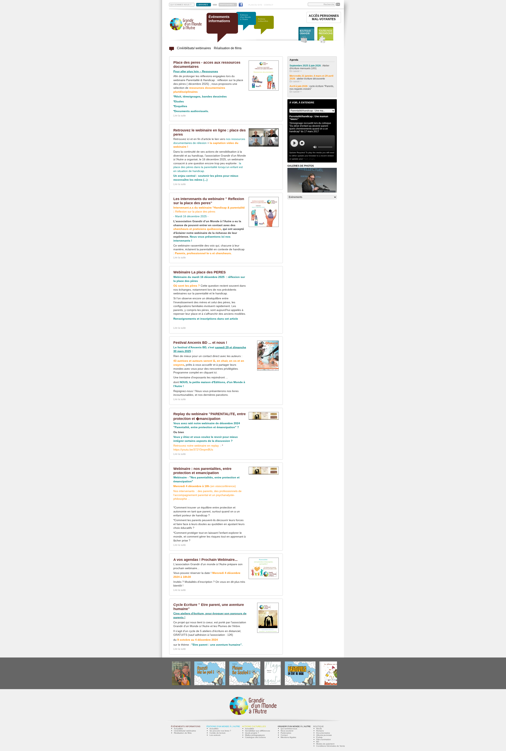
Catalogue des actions (255, 737)
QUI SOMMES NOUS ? (180, 5)
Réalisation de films (228, 48)
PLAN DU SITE (255, 5)
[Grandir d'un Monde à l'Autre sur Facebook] (241, 5)
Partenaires (286, 733)
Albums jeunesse (324, 735)
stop (302, 143)
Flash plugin (308, 159)
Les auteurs (215, 735)
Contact (284, 735)
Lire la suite (179, 115)
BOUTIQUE (318, 726)
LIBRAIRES (202, 5)
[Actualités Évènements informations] (171, 50)
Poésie (319, 737)
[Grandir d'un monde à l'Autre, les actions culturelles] (266, 27)
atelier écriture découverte (311, 78)
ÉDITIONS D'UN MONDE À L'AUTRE (223, 726)
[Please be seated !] (244, 684)
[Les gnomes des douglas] (181, 684)
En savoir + (296, 71)
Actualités (178, 728)
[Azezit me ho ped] (209, 684)
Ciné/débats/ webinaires (194, 48)
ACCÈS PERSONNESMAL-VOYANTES (324, 17)
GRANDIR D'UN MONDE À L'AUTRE (294, 726)
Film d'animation (323, 739)
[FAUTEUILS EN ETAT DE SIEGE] (300, 684)
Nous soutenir (287, 731)
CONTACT (268, 5)
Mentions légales (288, 737)
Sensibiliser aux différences (257, 731)
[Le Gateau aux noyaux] (331, 684)
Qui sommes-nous (289, 728)
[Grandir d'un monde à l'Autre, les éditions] (248, 23)
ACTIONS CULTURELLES (254, 726)
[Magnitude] (272, 684)
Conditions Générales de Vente (330, 746)
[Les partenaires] (215, 5)
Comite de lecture (218, 733)
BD (317, 742)
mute (315, 146)
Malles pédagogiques (255, 735)
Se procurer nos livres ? (220, 731)
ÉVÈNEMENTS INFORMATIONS (185, 726)
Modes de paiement (325, 744)
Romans (320, 731)
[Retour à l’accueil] (186, 30)
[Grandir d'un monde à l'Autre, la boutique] (306, 35)
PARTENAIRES (227, 5)
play (294, 143)
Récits (319, 728)
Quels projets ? (252, 733)
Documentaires (323, 733)
